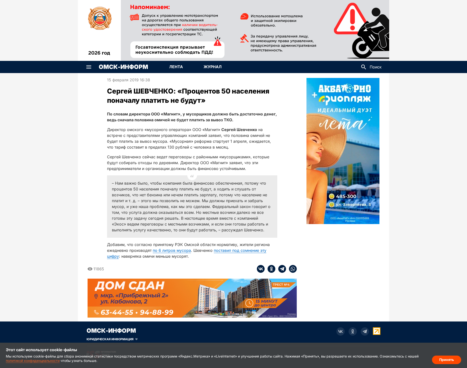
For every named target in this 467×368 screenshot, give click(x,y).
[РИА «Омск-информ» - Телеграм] (365, 331)
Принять (446, 360)
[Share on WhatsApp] (291, 269)
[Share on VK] (261, 269)
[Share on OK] (270, 269)
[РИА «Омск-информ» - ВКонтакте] (340, 331)
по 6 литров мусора (172, 250)
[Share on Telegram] (280, 269)
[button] (89, 67)
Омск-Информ (123, 67)
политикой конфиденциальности (33, 361)
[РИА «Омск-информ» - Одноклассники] (353, 331)
